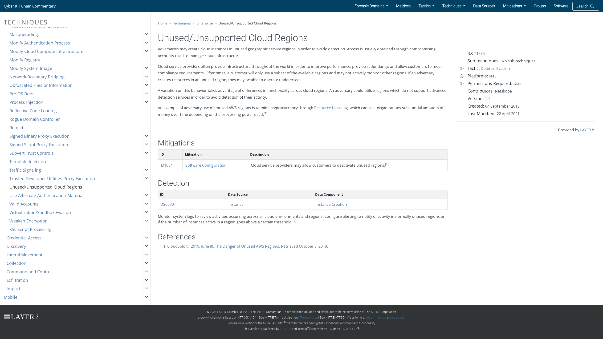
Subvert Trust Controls (31, 153)
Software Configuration (206, 165)
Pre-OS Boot (21, 94)
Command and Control (29, 271)
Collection (16, 263)
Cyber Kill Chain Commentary (30, 6)
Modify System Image (30, 68)
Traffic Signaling (25, 170)
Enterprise (204, 23)
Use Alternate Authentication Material (46, 195)
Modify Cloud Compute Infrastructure (46, 51)
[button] (371, 6)
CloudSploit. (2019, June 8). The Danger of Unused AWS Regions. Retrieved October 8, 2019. (247, 246)
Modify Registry (24, 60)
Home (162, 23)
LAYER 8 (587, 130)
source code (396, 317)
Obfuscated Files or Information (41, 85)
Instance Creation (331, 204)
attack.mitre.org (376, 317)
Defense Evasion (495, 68)
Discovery (16, 246)
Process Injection (26, 102)
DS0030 (167, 204)
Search (583, 6)
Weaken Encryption (28, 221)
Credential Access (24, 238)
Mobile (10, 297)
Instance (236, 204)
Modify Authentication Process (39, 43)
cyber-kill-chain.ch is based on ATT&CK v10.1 (227, 317)
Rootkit (16, 127)
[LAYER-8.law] (21, 316)
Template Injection (27, 161)
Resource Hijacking (331, 107)
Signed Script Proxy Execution (38, 144)
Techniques (182, 23)
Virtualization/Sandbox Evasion (40, 212)
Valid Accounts (24, 204)
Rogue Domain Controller (34, 119)
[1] (265, 113)
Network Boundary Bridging (37, 77)
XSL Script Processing (30, 229)
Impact (13, 288)
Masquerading (23, 34)
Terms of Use (309, 317)
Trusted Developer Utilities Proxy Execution (52, 178)
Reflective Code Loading (33, 110)
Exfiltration (17, 280)
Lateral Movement (24, 255)
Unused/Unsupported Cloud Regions (45, 187)
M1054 (167, 165)
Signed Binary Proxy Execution (39, 136)
